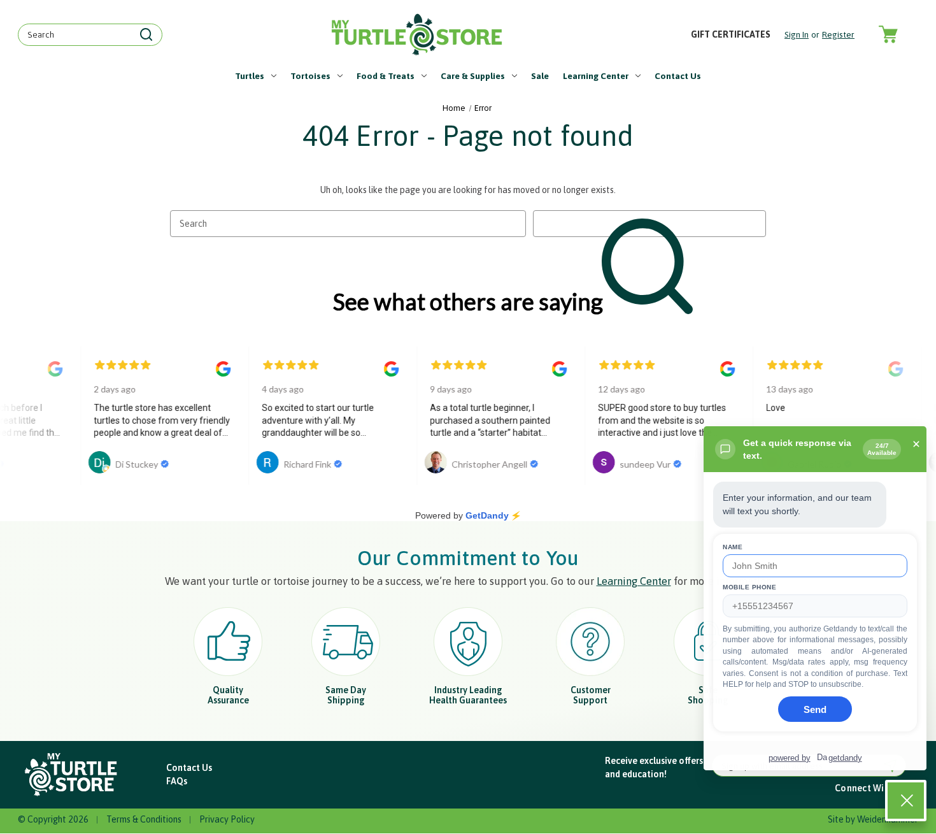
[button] (71, 775)
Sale (540, 76)
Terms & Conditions (143, 819)
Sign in (796, 34)
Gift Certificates (730, 34)
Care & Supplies (473, 76)
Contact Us (678, 76)
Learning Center (595, 76)
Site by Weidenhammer (873, 819)
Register (838, 34)
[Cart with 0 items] (887, 35)
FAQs (176, 781)
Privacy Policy (227, 819)
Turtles (249, 76)
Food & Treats (386, 76)
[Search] (146, 35)
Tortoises (310, 76)
